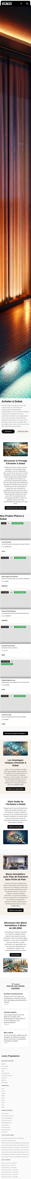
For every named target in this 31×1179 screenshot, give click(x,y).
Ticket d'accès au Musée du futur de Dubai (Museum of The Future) (15, 1145)
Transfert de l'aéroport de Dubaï (9, 1140)
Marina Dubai (5, 1082)
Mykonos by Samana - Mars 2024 (9, 1163)
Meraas (3, 1095)
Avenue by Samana (6, 1129)
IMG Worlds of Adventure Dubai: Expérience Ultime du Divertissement (15, 1147)
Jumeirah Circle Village (7, 1075)
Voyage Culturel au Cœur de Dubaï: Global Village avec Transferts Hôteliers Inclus (15, 1152)
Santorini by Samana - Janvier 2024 (10, 1174)
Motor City (4, 1080)
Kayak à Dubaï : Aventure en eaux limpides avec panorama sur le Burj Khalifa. (15, 1156)
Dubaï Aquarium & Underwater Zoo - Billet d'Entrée (13, 1138)
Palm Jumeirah (5, 1066)
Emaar (3, 1088)
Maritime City (5, 1068)
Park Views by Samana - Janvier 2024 (10, 1172)
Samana (3, 1093)
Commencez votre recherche (15, 508)
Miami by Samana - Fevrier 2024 (9, 1167)
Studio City (4, 1077)
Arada (3, 1098)
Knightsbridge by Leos (6, 1122)
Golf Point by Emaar (6, 1127)
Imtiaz (3, 1107)
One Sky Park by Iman (6, 1120)
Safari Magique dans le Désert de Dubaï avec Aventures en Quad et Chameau (15, 1154)
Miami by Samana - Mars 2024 (8, 1165)
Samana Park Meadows (7, 1118)
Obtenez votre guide (15, 827)
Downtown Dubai (5, 1073)
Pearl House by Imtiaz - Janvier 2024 (10, 1169)
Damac (3, 1091)
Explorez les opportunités (15, 789)
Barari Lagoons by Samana (8, 1115)
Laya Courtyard (5, 1113)
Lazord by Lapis (5, 1125)
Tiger (3, 1104)
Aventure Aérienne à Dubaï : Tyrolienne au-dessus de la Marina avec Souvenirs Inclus (15, 1149)
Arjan (3, 1071)
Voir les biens (15, 955)
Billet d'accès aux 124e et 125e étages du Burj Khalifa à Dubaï (15, 1142)
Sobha (3, 1102)
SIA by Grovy (4, 1132)
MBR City (4, 1064)
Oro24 (3, 1100)
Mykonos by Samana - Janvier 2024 (10, 1176)
